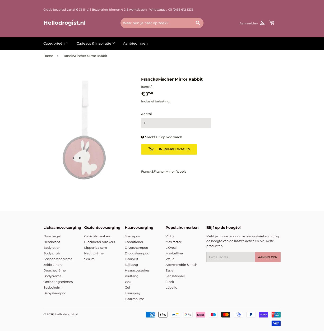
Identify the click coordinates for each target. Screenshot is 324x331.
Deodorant (51, 242)
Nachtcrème (94, 253)
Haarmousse (134, 299)
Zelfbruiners (52, 265)
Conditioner (134, 242)
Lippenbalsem (95, 247)
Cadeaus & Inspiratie (94, 43)
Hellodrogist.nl (64, 22)
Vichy (170, 236)
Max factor (173, 242)
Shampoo (132, 236)
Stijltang (131, 265)
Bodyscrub (51, 253)
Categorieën (54, 43)
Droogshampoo (137, 253)
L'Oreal (171, 247)
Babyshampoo (54, 293)
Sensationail (175, 276)
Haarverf (131, 259)
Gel (127, 287)
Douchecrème (54, 270)
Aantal (146, 114)
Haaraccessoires (137, 270)
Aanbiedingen (135, 43)
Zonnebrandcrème (58, 259)
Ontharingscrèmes (58, 282)
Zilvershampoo (136, 247)
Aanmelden (268, 257)
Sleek (170, 282)
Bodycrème (52, 276)
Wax (128, 282)
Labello (171, 287)
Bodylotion (51, 247)
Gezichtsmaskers (97, 236)
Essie (169, 270)
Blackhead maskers (99, 242)
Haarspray (132, 293)
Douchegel (52, 236)
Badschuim (52, 287)
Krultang (132, 276)
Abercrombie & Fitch (181, 265)
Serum (89, 259)
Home (48, 56)
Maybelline (174, 253)
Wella (170, 259)
